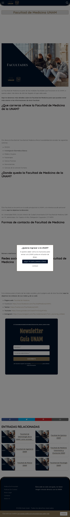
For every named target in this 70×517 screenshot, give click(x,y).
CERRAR (35, 266)
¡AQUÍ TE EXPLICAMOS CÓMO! (35, 261)
